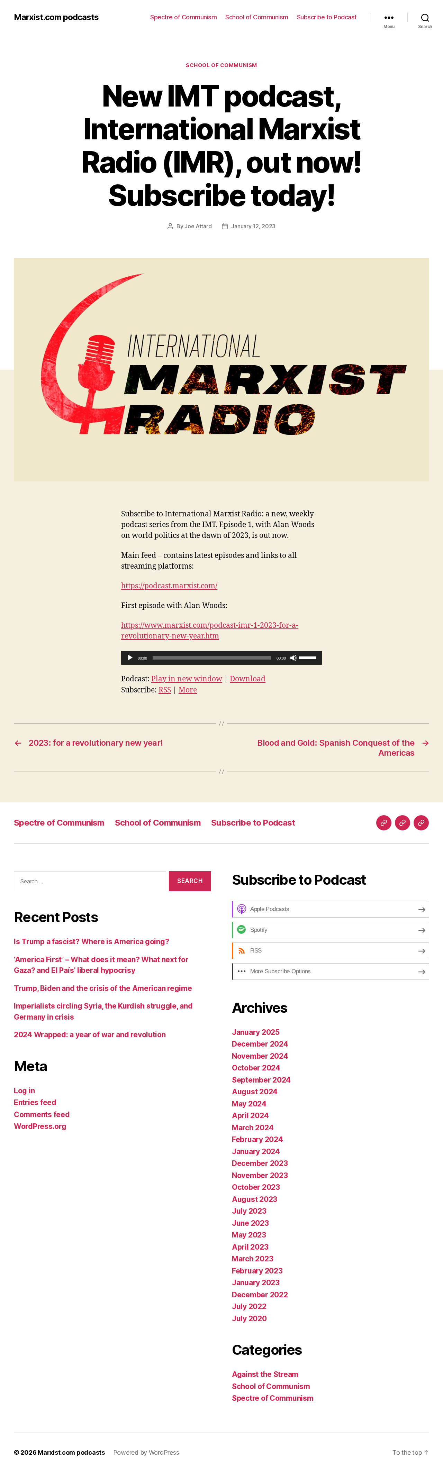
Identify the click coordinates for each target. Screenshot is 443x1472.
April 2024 (250, 1115)
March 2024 (252, 1127)
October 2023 (256, 1187)
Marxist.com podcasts (56, 17)
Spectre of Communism (183, 17)
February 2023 (257, 1271)
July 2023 (249, 1211)
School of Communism (256, 17)
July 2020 (249, 1318)
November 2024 (260, 1056)
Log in (24, 1090)
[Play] (130, 657)
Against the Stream (265, 1374)
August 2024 (255, 1091)
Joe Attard (197, 226)
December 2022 (260, 1294)
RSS (165, 690)
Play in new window (186, 679)
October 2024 (256, 1068)
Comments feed (42, 1114)
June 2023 (250, 1223)
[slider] (308, 657)
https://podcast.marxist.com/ (169, 586)
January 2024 (256, 1151)
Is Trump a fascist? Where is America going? (91, 941)
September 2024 (261, 1080)
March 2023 (252, 1258)
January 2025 (256, 1032)
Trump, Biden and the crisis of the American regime (103, 988)
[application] (221, 658)
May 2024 (249, 1104)
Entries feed (35, 1102)
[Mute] (293, 657)
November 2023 (260, 1175)
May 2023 (249, 1235)
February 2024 (257, 1139)
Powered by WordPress (146, 1452)
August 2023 (254, 1199)
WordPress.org (40, 1126)
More (188, 690)
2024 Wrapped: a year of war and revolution (90, 1034)
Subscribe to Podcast (327, 17)
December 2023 (260, 1163)
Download (247, 679)
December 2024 (260, 1044)
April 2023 (250, 1247)
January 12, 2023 (253, 226)
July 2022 (249, 1306)
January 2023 (256, 1282)
